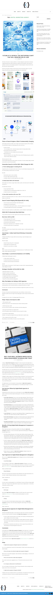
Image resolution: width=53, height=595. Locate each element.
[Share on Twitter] (31, 322)
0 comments (12, 322)
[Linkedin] (48, 593)
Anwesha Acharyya (20, 359)
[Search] (50, 11)
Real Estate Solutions (40, 589)
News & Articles (35, 11)
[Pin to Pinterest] (32, 322)
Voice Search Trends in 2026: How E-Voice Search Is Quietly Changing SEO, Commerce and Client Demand (43, 34)
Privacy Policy (48, 586)
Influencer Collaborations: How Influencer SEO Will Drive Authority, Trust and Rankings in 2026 (44, 43)
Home (15, 11)
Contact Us (29, 11)
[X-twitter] (51, 593)
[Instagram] (50, 593)
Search (48, 18)
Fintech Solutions (34, 589)
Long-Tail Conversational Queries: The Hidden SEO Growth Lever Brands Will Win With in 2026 (44, 30)
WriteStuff (29, 593)
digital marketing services (25, 538)
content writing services (7, 466)
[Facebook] (46, 593)
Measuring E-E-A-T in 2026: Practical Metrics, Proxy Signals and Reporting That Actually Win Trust (44, 39)
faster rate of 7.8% (18, 372)
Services (23, 11)
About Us (19, 11)
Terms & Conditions (48, 587)
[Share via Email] (33, 322)
